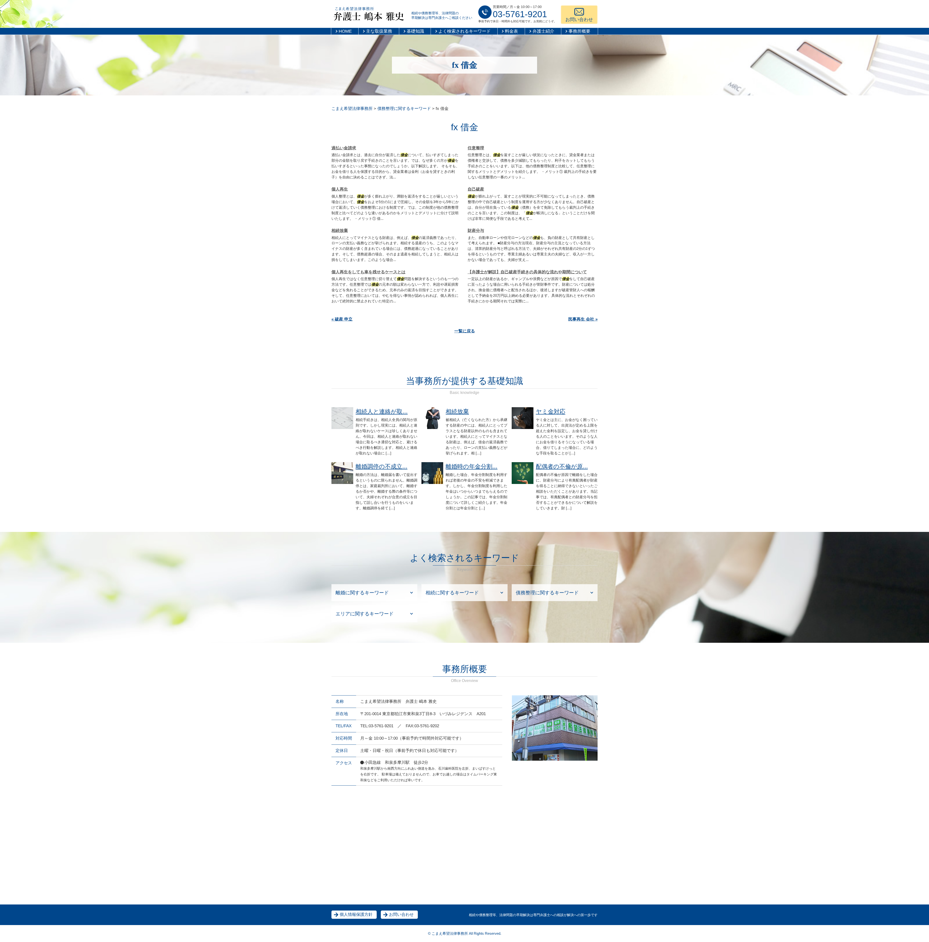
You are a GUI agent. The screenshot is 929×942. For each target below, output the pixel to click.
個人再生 (339, 189)
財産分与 (476, 230)
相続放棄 (339, 230)
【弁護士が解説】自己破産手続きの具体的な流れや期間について (527, 272)
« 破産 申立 (341, 319)
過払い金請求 (343, 148)
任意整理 (476, 148)
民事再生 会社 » (583, 319)
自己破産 (476, 189)
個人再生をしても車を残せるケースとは (368, 272)
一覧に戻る (464, 331)
